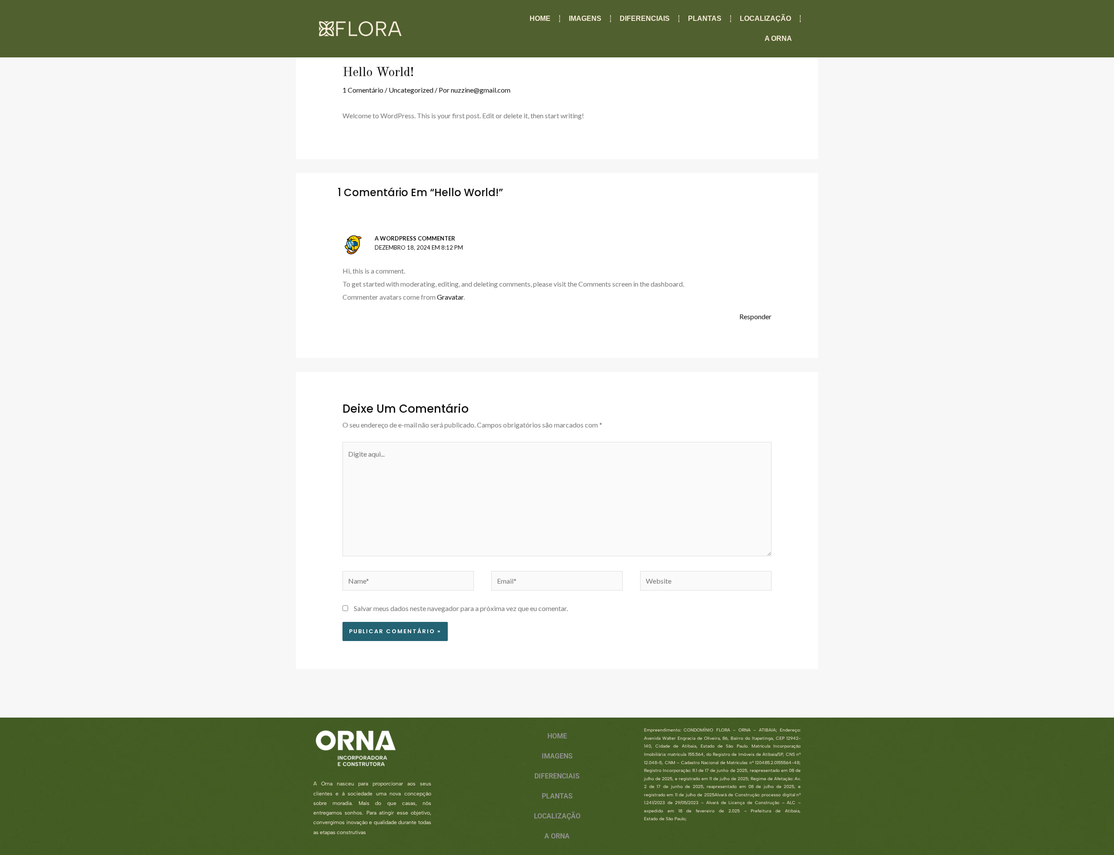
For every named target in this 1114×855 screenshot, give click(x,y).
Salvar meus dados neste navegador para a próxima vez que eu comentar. (461, 608)
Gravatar (450, 297)
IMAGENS (585, 18)
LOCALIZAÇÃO (765, 18)
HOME (540, 18)
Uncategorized (411, 90)
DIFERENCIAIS (645, 18)
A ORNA (778, 38)
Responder (755, 316)
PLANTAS (704, 18)
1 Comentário (362, 90)
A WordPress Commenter (415, 238)
